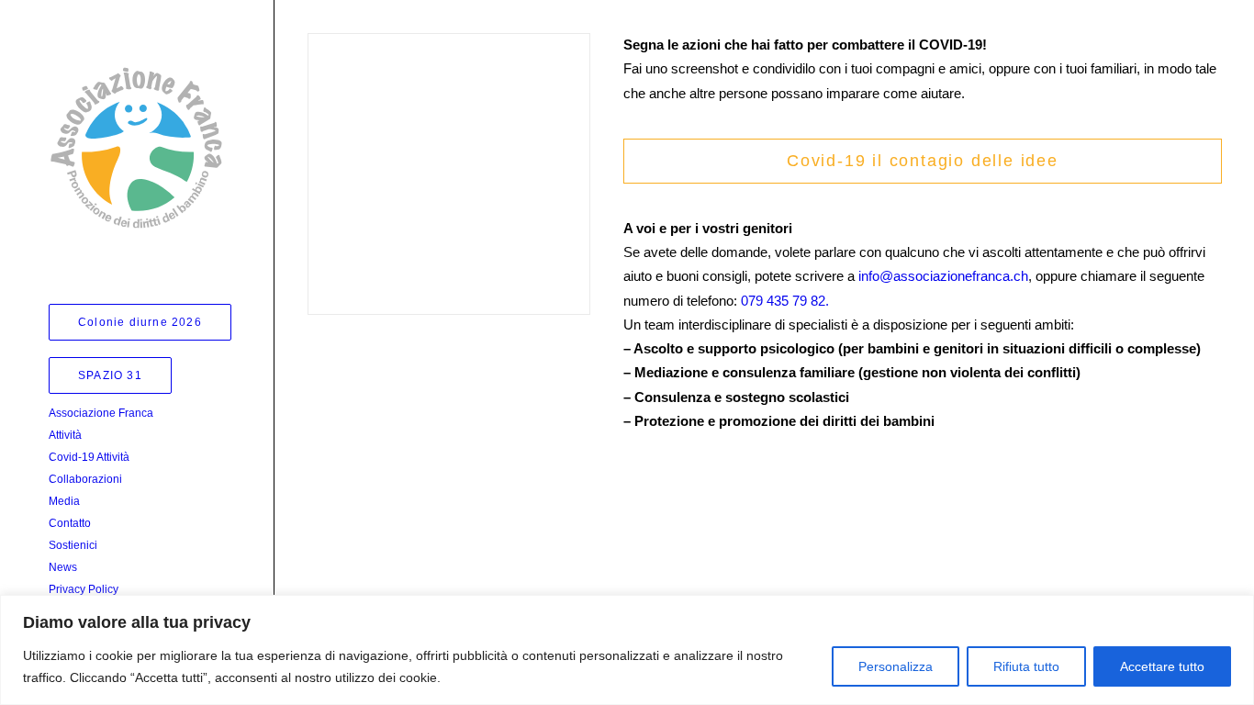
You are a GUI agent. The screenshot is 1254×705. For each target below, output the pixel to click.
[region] (627, 650)
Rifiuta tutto (1026, 666)
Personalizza (895, 666)
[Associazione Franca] (136, 148)
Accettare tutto (1162, 666)
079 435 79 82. (785, 300)
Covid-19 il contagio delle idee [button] (922, 160)
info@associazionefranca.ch (943, 276)
